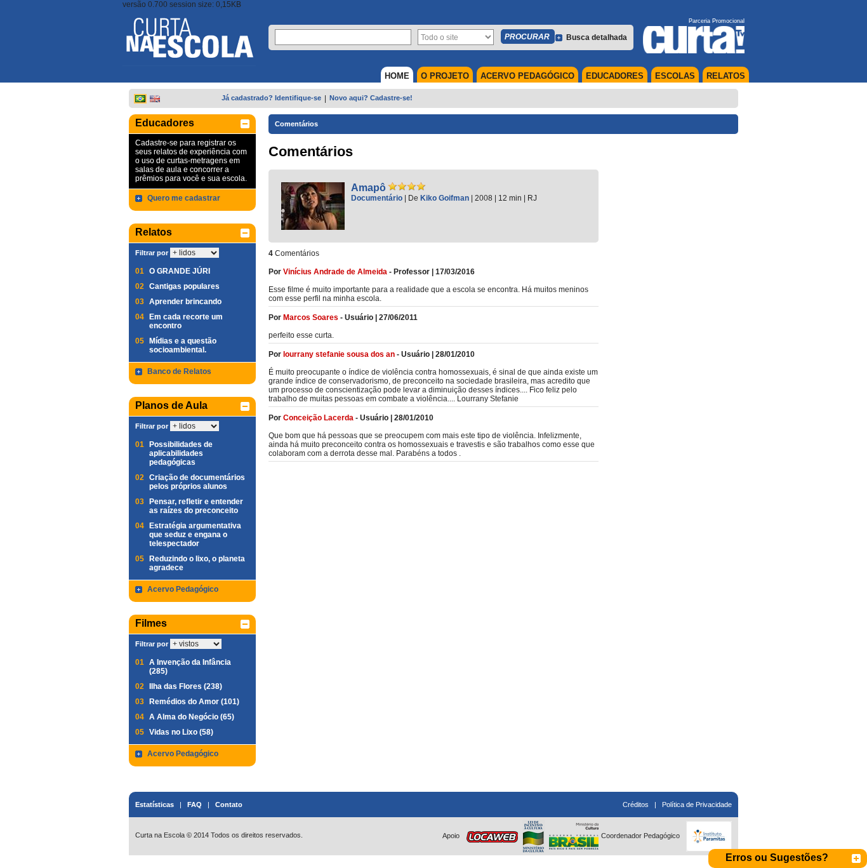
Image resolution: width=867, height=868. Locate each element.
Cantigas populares (184, 286)
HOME (397, 76)
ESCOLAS (675, 76)
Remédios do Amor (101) (194, 701)
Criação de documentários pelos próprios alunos (197, 482)
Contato (228, 804)
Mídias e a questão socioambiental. (182, 345)
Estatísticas (154, 804)
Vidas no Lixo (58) (181, 732)
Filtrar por (151, 253)
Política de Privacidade (697, 804)
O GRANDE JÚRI (179, 271)
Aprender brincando (185, 301)
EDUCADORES (615, 76)
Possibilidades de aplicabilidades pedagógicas (181, 453)
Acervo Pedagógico (182, 589)
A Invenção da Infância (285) (190, 667)
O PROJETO (445, 76)
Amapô (368, 187)
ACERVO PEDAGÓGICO (527, 76)
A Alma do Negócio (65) (191, 716)
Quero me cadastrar (183, 198)
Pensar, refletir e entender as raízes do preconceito (196, 506)
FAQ (194, 804)
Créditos (636, 804)
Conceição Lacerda (318, 417)
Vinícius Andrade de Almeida (335, 271)
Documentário (376, 198)
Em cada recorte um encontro (186, 321)
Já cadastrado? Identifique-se (271, 98)
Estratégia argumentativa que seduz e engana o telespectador (195, 534)
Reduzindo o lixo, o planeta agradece (197, 563)
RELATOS (725, 76)
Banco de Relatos (179, 371)
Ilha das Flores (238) (185, 686)
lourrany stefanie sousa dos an (339, 354)
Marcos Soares (310, 317)
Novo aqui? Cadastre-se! (371, 98)
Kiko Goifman (444, 198)
